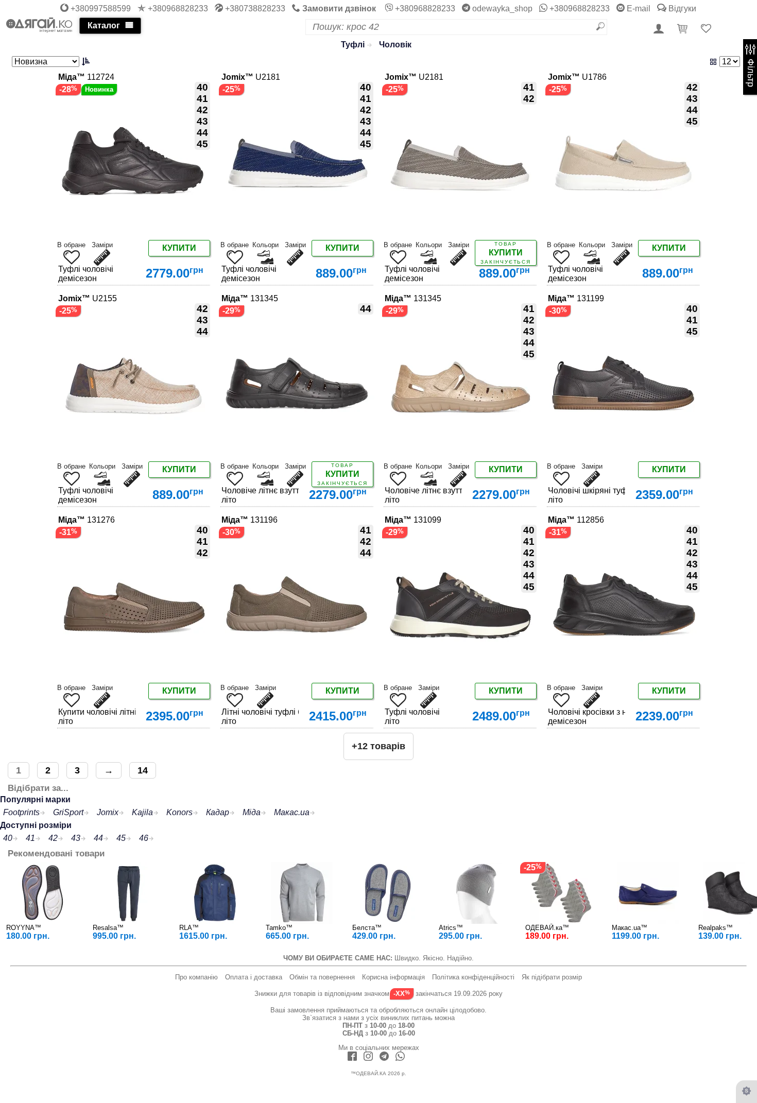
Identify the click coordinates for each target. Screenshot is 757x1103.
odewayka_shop (501, 8)
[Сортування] (52, 61)
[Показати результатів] (614, 61)
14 (142, 770)
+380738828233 (254, 8)
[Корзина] (684, 29)
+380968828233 (177, 8)
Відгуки (681, 8)
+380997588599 (99, 8)
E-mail (637, 8)
